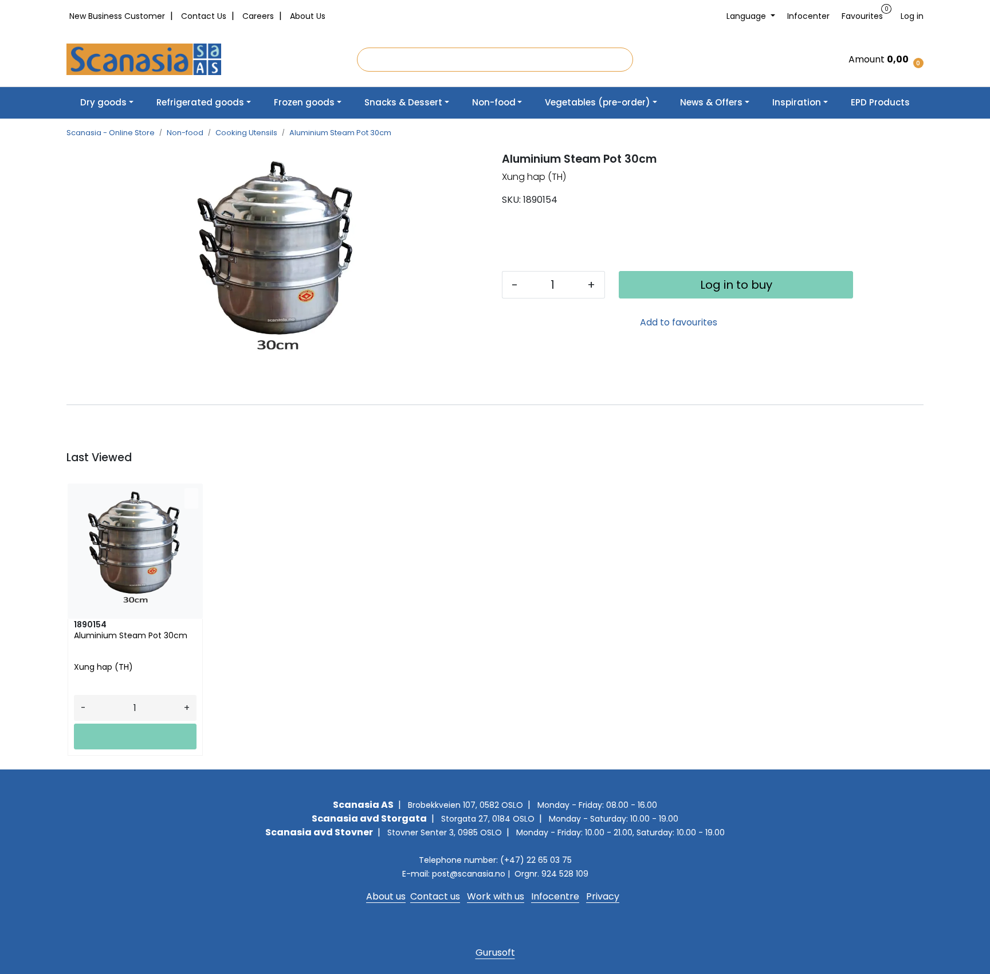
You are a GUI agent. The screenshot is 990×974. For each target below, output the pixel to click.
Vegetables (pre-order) (597, 102)
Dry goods (103, 102)
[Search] (624, 59)
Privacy (602, 896)
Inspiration (796, 102)
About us (386, 896)
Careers (259, 16)
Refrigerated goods (200, 102)
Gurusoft (495, 952)
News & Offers (711, 102)
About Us (307, 16)
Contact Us (205, 16)
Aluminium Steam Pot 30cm (130, 636)
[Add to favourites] (191, 498)
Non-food (494, 102)
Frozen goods (304, 102)
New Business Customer (118, 16)
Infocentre (555, 896)
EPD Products (880, 102)
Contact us (435, 896)
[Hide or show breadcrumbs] (397, 132)
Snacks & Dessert (403, 102)
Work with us (495, 896)
